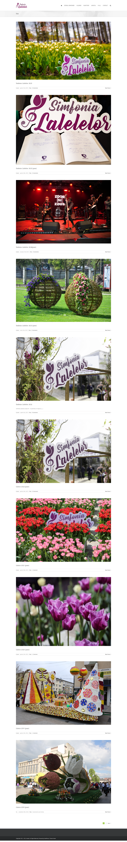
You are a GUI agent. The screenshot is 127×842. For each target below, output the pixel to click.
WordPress (46, 838)
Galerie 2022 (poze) (22, 487)
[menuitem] (62, 5)
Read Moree (107, 88)
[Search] (110, 5)
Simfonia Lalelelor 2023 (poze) (26, 326)
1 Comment (34, 570)
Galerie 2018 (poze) (22, 807)
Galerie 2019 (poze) (22, 728)
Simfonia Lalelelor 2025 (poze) (26, 168)
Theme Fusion (53, 838)
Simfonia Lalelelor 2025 (24, 83)
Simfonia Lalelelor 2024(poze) (26, 247)
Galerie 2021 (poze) (22, 565)
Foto (30, 88)
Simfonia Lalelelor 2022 (24, 404)
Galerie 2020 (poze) (23, 650)
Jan (18, 88)
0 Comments (35, 88)
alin (18, 412)
